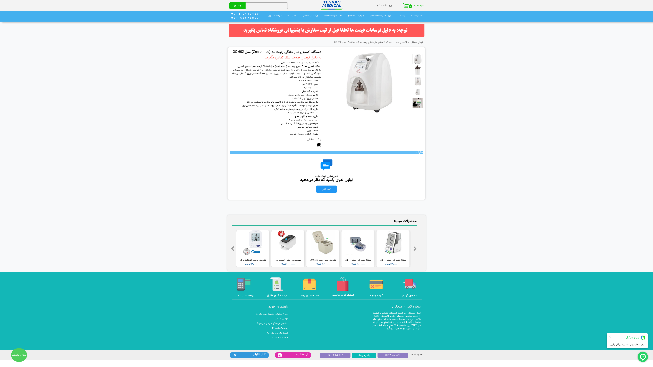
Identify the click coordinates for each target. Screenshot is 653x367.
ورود (390, 5)
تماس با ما (292, 15)
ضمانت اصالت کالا (280, 337)
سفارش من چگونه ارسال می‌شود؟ (272, 323)
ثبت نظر (326, 189)
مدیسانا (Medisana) (333, 15)
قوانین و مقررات (280, 318)
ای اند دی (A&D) (311, 15)
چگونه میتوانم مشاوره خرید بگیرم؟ (272, 314)
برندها (402, 15)
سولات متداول (275, 15)
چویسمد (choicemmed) (380, 15)
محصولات (417, 15)
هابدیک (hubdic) (356, 15)
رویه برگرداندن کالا (280, 328)
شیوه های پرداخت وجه (277, 333)
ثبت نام (381, 5)
